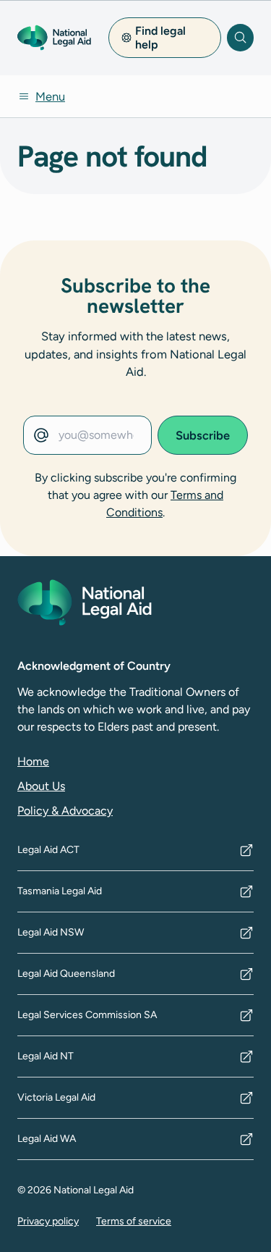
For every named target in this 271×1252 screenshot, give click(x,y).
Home (33, 761)
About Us (41, 786)
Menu (50, 96)
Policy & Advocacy (65, 811)
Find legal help (160, 37)
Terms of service (133, 1221)
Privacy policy (48, 1221)
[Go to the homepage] (54, 38)
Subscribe (203, 435)
